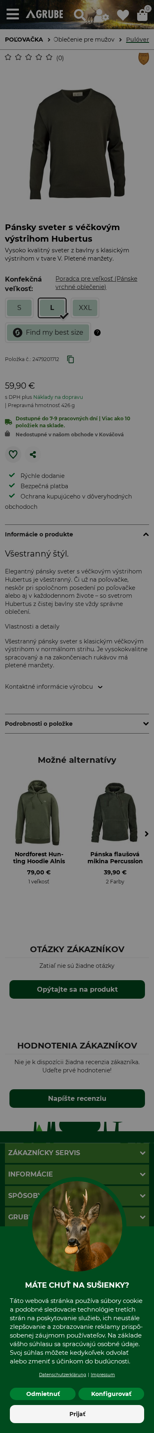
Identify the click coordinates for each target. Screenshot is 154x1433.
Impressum (103, 1374)
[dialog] (77, 716)
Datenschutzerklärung (62, 1374)
